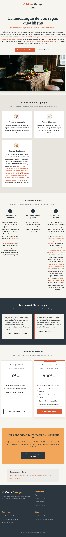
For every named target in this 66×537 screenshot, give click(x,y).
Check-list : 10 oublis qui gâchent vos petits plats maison (56, 250)
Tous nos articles (15, 478)
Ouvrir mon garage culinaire (33, 455)
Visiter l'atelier (44, 50)
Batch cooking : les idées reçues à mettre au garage (56, 241)
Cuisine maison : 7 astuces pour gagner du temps (42, 41)
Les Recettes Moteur (9, 516)
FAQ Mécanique (7, 522)
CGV (36, 522)
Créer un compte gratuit (16, 411)
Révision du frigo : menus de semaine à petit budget (17, 175)
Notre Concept (40, 498)
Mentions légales (40, 516)
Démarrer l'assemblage (25, 50)
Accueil (37, 495)
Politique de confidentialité (44, 519)
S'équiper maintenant (49, 411)
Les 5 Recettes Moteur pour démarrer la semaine (25, 475)
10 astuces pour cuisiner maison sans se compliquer (10, 241)
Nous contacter (40, 505)
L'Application (39, 501)
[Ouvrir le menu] (33, 8)
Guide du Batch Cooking (10, 519)
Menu (34, 4)
